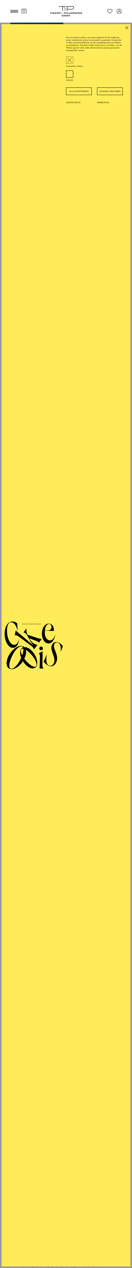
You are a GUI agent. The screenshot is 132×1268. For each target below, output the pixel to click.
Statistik (69, 80)
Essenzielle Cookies (74, 66)
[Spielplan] (24, 10)
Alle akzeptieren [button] (78, 91)
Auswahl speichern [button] (110, 91)
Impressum (103, 102)
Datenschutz (73, 102)
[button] (14, 11)
